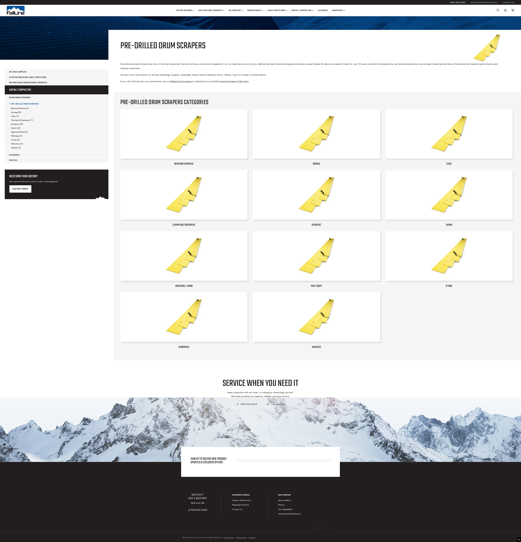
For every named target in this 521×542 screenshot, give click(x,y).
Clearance (14, 155)
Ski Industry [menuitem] (235, 10)
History (281, 505)
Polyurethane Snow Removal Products (28, 82)
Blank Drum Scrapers (20, 97)
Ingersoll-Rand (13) (19, 132)
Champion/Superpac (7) (22, 120)
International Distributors (484, 2)
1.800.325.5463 (457, 2)
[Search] (498, 10)
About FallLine (284, 500)
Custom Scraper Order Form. (234, 81)
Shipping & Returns (240, 505)
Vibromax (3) (17, 144)
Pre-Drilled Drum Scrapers (25, 104)
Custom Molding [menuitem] (184, 10)
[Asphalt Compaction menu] (312, 10)
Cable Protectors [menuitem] (276, 10)
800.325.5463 (248, 404)
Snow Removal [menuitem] (254, 10)
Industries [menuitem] (337, 10)
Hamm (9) (15, 128)
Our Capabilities (285, 509)
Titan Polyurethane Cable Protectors (27, 77)
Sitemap (252, 537)
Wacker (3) (16, 147)
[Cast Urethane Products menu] (223, 10)
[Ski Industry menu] (242, 10)
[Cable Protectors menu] (286, 10)
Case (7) (15, 116)
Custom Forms (20, 189)
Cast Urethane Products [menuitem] (210, 10)
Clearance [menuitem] (323, 10)
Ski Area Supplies (17, 72)
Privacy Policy (228, 537)
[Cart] (512, 10)
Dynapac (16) (17, 124)
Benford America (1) (20, 108)
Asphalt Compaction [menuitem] (301, 10)
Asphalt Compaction (20, 90)
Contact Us (508, 2)
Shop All (13, 160)
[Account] (505, 10)
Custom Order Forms (241, 500)
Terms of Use (242, 537)
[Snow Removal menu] (262, 10)
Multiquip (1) (16, 136)
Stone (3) (15, 140)
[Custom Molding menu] (193, 10)
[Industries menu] (344, 10)
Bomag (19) (16, 112)
